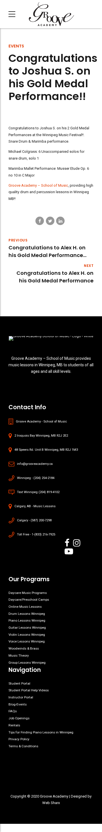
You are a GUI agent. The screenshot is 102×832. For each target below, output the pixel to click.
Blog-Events (17, 704)
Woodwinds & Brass (23, 648)
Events (16, 46)
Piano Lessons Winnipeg (26, 620)
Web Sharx (51, 803)
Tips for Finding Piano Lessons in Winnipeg (40, 732)
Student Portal (19, 683)
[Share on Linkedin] (60, 221)
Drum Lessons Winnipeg (26, 614)
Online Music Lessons (25, 607)
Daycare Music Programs (27, 593)
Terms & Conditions (23, 746)
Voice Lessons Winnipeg (26, 641)
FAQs (12, 711)
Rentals (14, 725)
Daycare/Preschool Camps (28, 600)
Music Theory (18, 655)
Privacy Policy (18, 739)
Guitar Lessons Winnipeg (27, 628)
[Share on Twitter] (50, 221)
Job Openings (18, 718)
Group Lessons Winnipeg (27, 663)
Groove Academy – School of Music (38, 185)
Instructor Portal (20, 697)
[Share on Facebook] (39, 221)
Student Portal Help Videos (28, 690)
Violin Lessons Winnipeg (26, 635)
